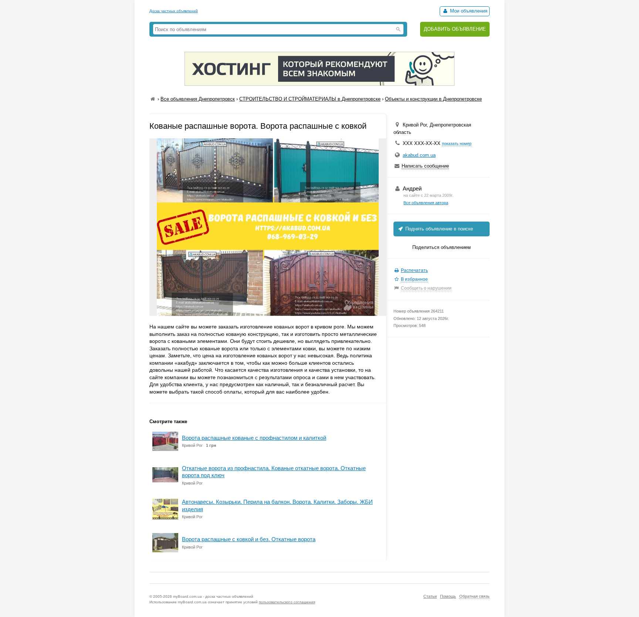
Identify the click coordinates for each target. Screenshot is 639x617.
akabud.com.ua (419, 155)
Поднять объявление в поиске (438, 229)
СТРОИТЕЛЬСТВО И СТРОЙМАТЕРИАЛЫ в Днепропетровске (310, 99)
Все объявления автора (425, 202)
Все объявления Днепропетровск (197, 99)
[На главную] (152, 99)
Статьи (430, 596)
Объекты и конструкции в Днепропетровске (433, 99)
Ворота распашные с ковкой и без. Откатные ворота (248, 539)
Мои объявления (468, 11)
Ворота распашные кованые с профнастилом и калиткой (254, 438)
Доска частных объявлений (173, 11)
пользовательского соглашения (287, 602)
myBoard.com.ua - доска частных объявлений (213, 596)
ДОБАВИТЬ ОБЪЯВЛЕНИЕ (455, 29)
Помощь (448, 596)
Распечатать (414, 270)
